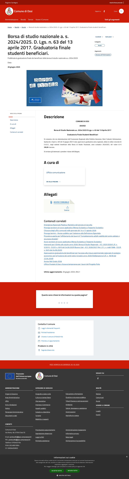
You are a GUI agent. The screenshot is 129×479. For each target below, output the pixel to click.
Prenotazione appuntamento (45, 430)
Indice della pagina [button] (16, 113)
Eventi (98, 414)
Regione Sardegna (11, 2)
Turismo (38, 415)
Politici (7, 408)
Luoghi (98, 411)
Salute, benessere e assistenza (76, 408)
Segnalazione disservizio (43, 433)
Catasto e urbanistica (42, 412)
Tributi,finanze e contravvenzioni (77, 401)
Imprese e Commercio (42, 405)
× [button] (126, 456)
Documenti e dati (11, 415)
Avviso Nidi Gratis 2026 (53, 261)
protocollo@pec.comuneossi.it (20, 437)
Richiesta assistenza (42, 441)
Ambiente (69, 404)
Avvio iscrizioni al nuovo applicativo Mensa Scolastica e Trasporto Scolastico (73, 241)
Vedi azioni (108, 37)
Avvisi (24, 27)
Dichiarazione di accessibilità (75, 441)
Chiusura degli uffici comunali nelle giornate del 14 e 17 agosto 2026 (70, 230)
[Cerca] (121, 11)
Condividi (98, 37)
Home (10, 27)
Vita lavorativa (40, 401)
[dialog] (64, 467)
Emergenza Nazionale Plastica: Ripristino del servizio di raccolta (68, 224)
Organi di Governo (11, 394)
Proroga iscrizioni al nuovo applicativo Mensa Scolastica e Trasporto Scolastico (73, 227)
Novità (17, 27)
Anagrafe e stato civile (43, 394)
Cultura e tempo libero (43, 397)
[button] (64, 475)
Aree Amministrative (12, 397)
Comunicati (100, 397)
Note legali (69, 437)
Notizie (98, 394)
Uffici (7, 401)
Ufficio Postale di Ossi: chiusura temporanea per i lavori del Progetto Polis (72, 264)
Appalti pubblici (40, 408)
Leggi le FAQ (39, 437)
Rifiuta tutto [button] (72, 470)
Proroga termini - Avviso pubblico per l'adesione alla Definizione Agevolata (72, 233)
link (84, 466)
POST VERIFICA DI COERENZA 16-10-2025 (64, 364)
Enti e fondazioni (11, 405)
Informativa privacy (72, 433)
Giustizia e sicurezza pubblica (76, 397)
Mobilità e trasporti (42, 419)
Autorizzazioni (70, 412)
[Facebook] (103, 11)
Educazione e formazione (74, 394)
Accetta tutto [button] (57, 471)
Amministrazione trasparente (76, 430)
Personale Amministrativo (14, 412)
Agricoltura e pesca (72, 415)
